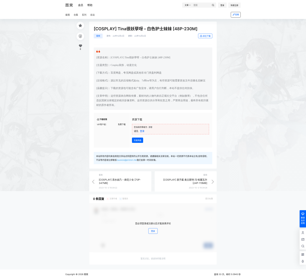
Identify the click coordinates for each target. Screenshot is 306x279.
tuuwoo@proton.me (127, 160)
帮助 (89, 5)
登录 (222, 5)
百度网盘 (137, 140)
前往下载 (207, 36)
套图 (98, 36)
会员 (80, 5)
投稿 (237, 14)
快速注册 (234, 5)
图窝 (85, 274)
